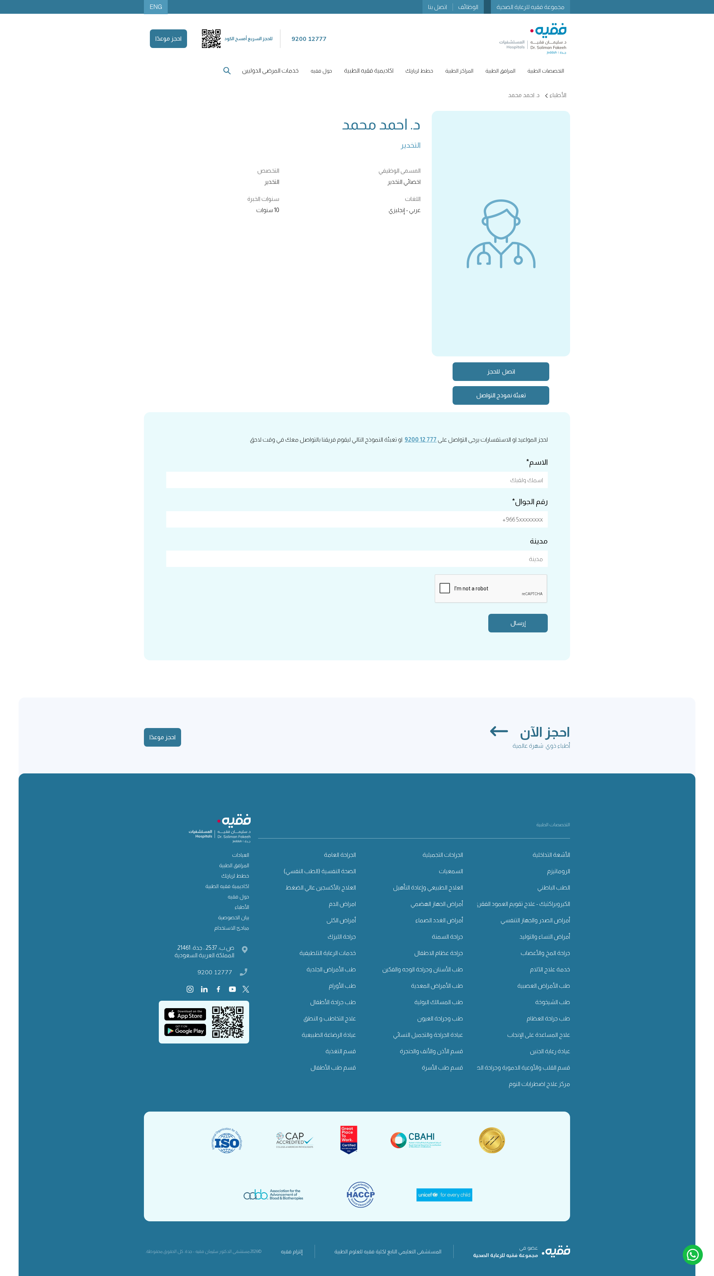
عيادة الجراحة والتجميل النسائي (428, 1035)
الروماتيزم (558, 871)
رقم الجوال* (530, 501)
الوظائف (468, 7)
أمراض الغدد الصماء (439, 920)
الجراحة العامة (340, 855)
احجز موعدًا (168, 38)
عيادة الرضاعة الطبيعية (329, 1035)
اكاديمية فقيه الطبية (368, 70)
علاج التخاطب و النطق (329, 1018)
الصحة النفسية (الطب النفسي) (320, 871)
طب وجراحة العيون (440, 1018)
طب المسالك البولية (438, 1002)
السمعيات (451, 871)
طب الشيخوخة (552, 1002)
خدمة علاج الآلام (550, 969)
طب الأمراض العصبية (543, 985)
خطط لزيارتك (235, 876)
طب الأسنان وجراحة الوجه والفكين (422, 969)
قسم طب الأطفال (333, 1067)
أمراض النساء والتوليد (545, 936)
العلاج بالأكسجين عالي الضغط (320, 887)
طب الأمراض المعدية (437, 985)
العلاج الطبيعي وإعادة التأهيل (428, 887)
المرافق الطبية (234, 865)
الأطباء (242, 907)
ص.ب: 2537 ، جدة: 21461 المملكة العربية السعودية (204, 951)
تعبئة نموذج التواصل (501, 395)
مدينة (539, 541)
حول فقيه (238, 897)
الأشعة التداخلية (551, 855)
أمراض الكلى (341, 920)
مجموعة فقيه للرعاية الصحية (530, 7)
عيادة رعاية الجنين (550, 1051)
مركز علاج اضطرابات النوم (539, 1084)
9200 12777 (214, 972)
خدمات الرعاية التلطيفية (327, 953)
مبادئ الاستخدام (231, 928)
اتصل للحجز (501, 371)
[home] (533, 38)
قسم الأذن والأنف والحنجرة (431, 1051)
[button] (545, 71)
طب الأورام (342, 985)
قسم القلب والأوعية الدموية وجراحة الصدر (520, 1067)
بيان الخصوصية (233, 917)
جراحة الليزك (342, 936)
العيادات (240, 855)
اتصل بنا (437, 7)
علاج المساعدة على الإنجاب (538, 1035)
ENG (155, 7)
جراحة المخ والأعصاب (545, 953)
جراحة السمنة (447, 936)
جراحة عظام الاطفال (438, 953)
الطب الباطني (553, 887)
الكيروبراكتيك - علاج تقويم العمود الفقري (522, 904)
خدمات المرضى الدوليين (270, 70)
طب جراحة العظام (548, 1018)
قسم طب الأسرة (442, 1067)
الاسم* (537, 462)
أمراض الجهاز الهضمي (437, 904)
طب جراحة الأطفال (333, 1002)
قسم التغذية (340, 1051)
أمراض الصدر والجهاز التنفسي (535, 920)
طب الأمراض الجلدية (331, 969)
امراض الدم (342, 904)
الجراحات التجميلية (442, 855)
